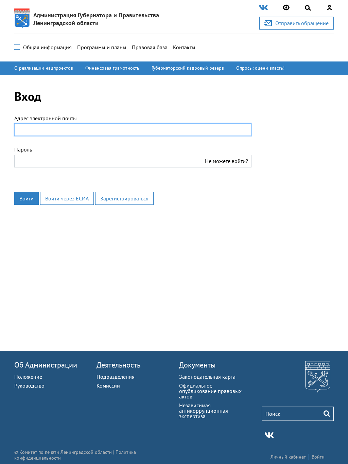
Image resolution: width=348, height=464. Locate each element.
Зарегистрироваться (124, 198)
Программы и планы (101, 47)
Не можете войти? (226, 161)
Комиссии (108, 385)
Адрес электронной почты (45, 118)
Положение (28, 376)
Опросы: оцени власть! (260, 68)
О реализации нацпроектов (43, 68)
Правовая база (150, 47)
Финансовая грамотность (112, 68)
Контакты (184, 47)
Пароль (23, 149)
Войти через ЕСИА (67, 198)
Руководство (29, 385)
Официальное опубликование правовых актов (210, 391)
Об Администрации (45, 365)
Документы (197, 365)
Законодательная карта (207, 376)
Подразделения (116, 376)
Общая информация (47, 47)
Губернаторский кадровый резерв (188, 68)
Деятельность (118, 365)
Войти (26, 198)
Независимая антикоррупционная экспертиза (203, 411)
